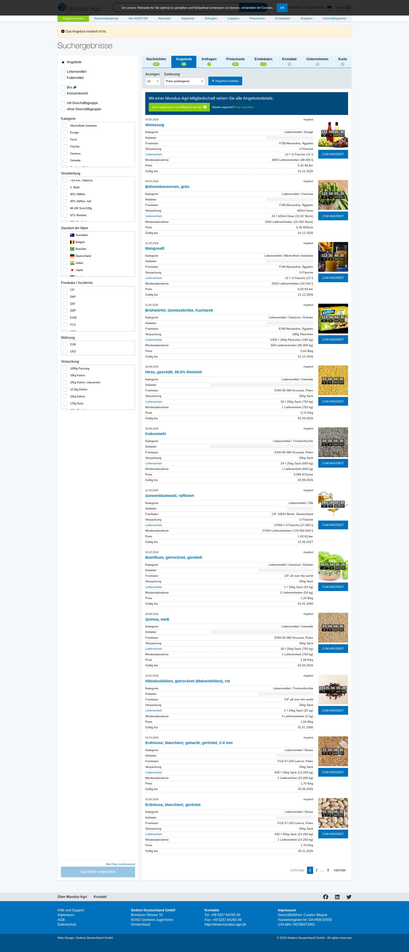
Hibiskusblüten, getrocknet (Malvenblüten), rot (187, 681)
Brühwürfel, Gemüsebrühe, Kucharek (179, 310)
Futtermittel (75, 78)
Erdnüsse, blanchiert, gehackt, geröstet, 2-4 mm (189, 743)
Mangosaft (154, 248)
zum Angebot (333, 154)
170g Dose (76, 403)
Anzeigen (153, 74)
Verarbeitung (70, 173)
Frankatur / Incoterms (77, 283)
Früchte (74, 146)
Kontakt (100, 897)
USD (73, 351)
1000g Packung (79, 368)
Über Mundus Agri (72, 897)
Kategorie (68, 118)
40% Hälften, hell (80, 201)
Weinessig (154, 125)
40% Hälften (77, 194)
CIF (72, 289)
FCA (73, 324)
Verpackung (70, 361)
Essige (74, 132)
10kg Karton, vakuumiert (85, 382)
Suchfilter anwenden (98, 872)
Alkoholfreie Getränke (83, 125)
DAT (72, 303)
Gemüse (75, 153)
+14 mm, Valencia (81, 180)
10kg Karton (77, 375)
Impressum (66, 915)
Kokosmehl (155, 434)
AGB (61, 920)
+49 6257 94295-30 (225, 915)
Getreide (75, 160)
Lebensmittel (76, 71)
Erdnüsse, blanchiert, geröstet (172, 805)
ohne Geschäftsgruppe (84, 109)
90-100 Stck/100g (81, 208)
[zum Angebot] (333, 133)
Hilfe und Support (71, 910)
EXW (73, 317)
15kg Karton (77, 396)
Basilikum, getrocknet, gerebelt (173, 557)
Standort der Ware (74, 228)
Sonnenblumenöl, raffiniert (169, 496)
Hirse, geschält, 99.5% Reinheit (173, 372)
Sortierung (172, 74)
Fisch (73, 139)
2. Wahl (74, 187)
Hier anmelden (244, 107)
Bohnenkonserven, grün (167, 187)
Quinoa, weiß (157, 619)
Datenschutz (67, 924)
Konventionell (77, 93)
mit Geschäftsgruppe (82, 103)
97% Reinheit (78, 215)
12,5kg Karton (78, 389)
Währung (68, 337)
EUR (73, 344)
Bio (70, 87)
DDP (73, 310)
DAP (73, 296)
